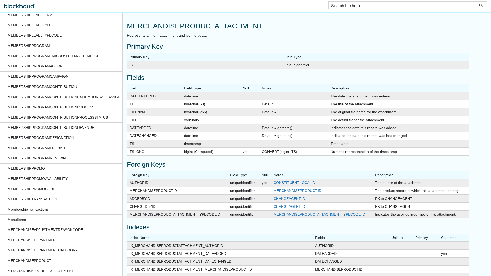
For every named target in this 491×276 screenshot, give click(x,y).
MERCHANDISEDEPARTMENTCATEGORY (43, 250)
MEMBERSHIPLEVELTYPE (29, 25)
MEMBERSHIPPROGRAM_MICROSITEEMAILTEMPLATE (54, 56)
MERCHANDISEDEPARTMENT (33, 240)
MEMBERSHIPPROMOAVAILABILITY (38, 179)
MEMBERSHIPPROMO (26, 168)
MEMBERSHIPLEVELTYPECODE (35, 35)
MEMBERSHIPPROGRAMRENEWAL (37, 158)
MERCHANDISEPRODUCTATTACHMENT (41, 271)
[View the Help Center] (19, 8)
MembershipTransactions (28, 209)
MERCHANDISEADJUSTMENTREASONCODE (45, 230)
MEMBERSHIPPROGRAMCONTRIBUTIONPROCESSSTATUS (58, 117)
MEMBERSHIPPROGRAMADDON (35, 66)
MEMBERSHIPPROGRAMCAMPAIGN (38, 76)
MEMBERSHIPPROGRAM (29, 46)
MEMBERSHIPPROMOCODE (31, 189)
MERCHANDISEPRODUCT (29, 261)
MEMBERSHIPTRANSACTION (32, 199)
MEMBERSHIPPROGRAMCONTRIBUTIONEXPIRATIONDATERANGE (64, 97)
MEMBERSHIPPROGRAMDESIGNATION (41, 138)
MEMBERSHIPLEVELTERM (30, 15)
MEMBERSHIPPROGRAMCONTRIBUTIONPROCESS (51, 107)
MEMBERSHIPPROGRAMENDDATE (37, 148)
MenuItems (17, 219)
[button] (481, 5)
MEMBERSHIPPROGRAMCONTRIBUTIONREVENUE (51, 127)
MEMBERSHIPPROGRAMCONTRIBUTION (42, 87)
